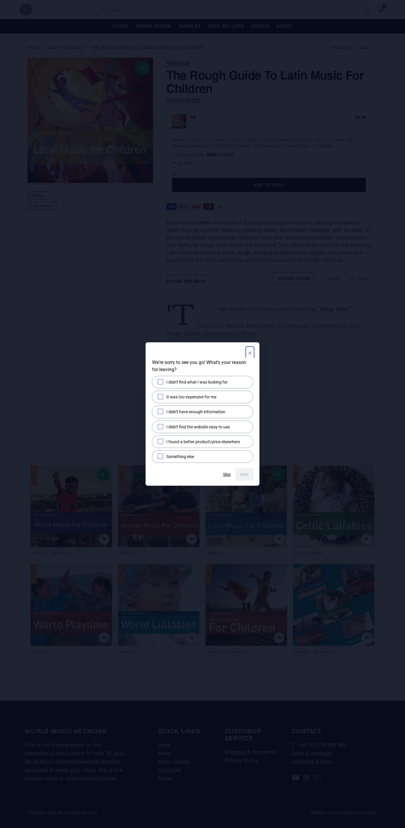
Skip (227, 474)
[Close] (249, 353)
